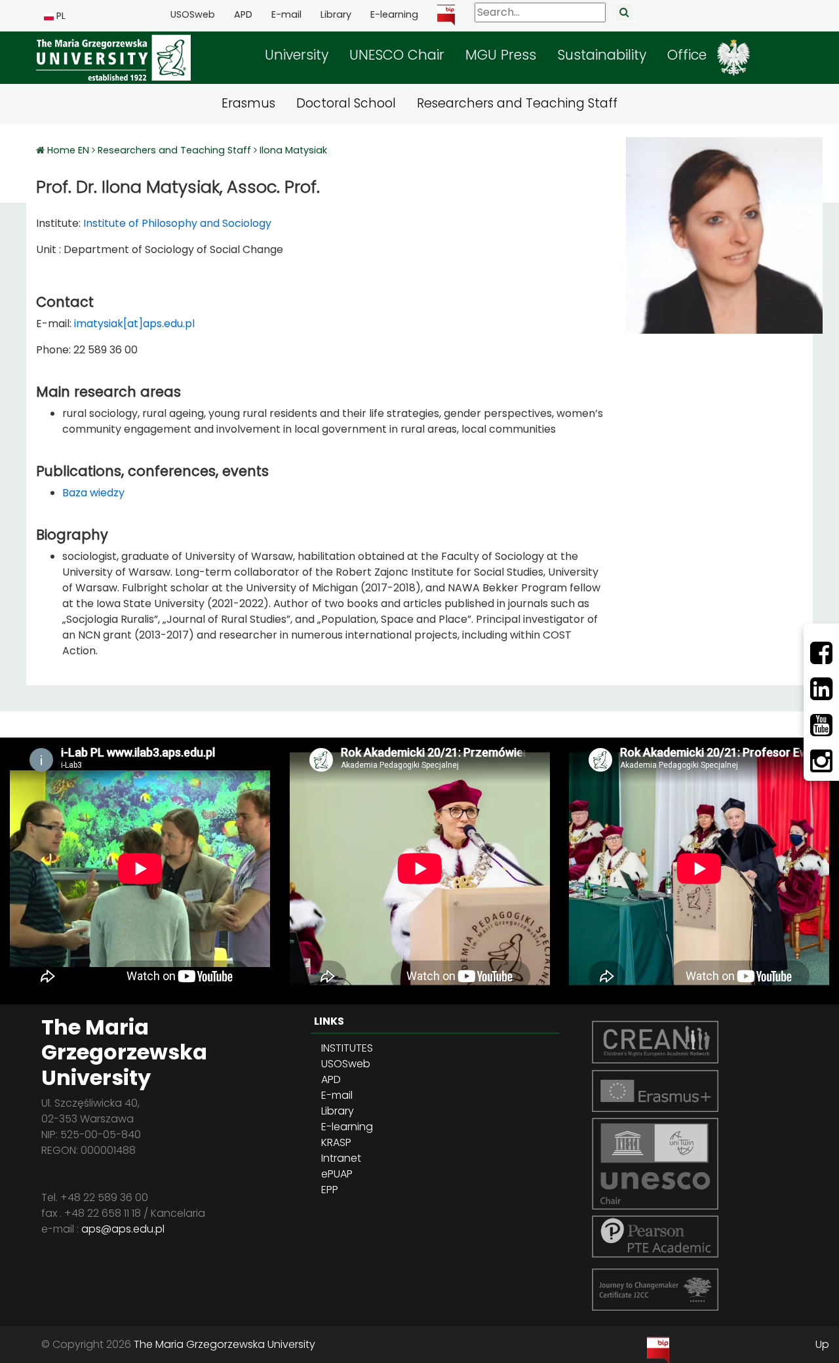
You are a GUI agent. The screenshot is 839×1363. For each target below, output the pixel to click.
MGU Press (500, 54)
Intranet (341, 1158)
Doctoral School (346, 103)
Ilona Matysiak (293, 150)
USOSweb (192, 14)
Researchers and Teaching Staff (517, 103)
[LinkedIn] (821, 689)
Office (687, 54)
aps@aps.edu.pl (123, 1228)
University (296, 54)
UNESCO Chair (396, 54)
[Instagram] (821, 761)
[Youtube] (821, 725)
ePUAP (337, 1173)
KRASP (336, 1142)
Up (822, 1344)
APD (243, 14)
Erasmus (248, 103)
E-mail (286, 14)
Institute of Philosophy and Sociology (176, 223)
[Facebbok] (821, 653)
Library (336, 14)
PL (60, 15)
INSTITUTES (347, 1048)
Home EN (69, 150)
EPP (329, 1189)
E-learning (394, 14)
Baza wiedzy (93, 492)
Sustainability (601, 54)
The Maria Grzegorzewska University (224, 1344)
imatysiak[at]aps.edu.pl (134, 323)
